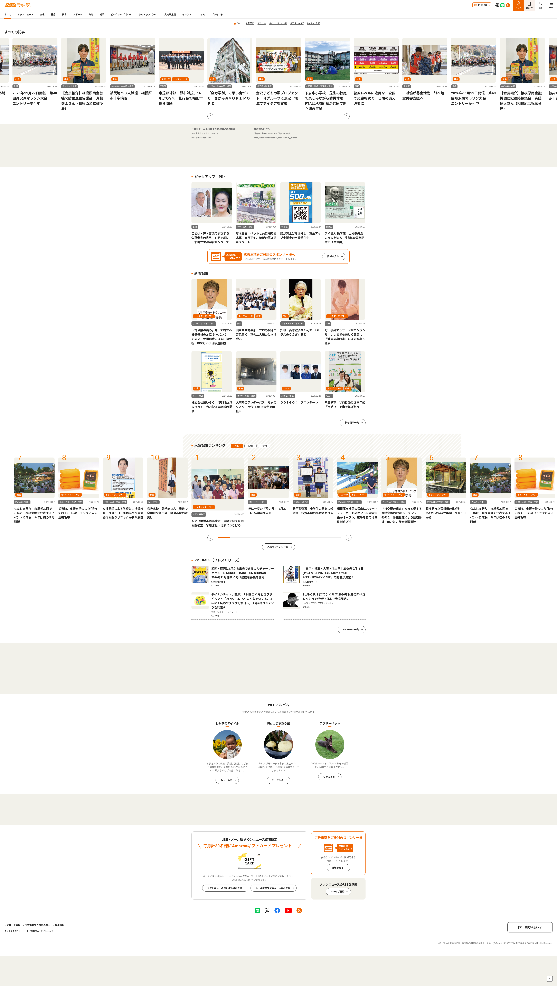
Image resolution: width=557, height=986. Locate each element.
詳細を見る (333, 256)
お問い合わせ (533, 927)
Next (347, 116)
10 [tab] (335, 537)
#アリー (262, 23)
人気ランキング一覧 (277, 546)
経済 (102, 14)
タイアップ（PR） (148, 14)
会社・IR (529, 8)
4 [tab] (261, 537)
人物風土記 (170, 14)
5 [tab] (273, 537)
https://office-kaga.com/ (201, 138)
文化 (42, 14)
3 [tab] (248, 537)
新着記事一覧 (352, 422)
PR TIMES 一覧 (351, 629)
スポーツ (77, 14)
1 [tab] (224, 537)
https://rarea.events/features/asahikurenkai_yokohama (276, 138)
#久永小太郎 (313, 23)
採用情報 (59, 925)
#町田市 (250, 23)
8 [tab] (310, 537)
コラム (201, 14)
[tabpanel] (229, 72)
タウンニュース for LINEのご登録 (224, 888)
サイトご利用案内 (31, 931)
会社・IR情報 (13, 925)
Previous (210, 116)
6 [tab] (286, 537)
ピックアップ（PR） (121, 14)
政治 (91, 14)
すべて (7, 14)
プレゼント (217, 14)
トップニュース (25, 14)
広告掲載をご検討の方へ (37, 925)
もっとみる (226, 780)
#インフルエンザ (278, 23)
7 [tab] (298, 537)
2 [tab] (236, 537)
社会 (53, 14)
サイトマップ (47, 931)
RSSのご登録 (337, 891)
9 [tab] (323, 537)
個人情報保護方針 (12, 931)
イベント (187, 14)
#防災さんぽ (297, 23)
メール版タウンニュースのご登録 (272, 888)
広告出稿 (482, 5)
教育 (64, 14)
